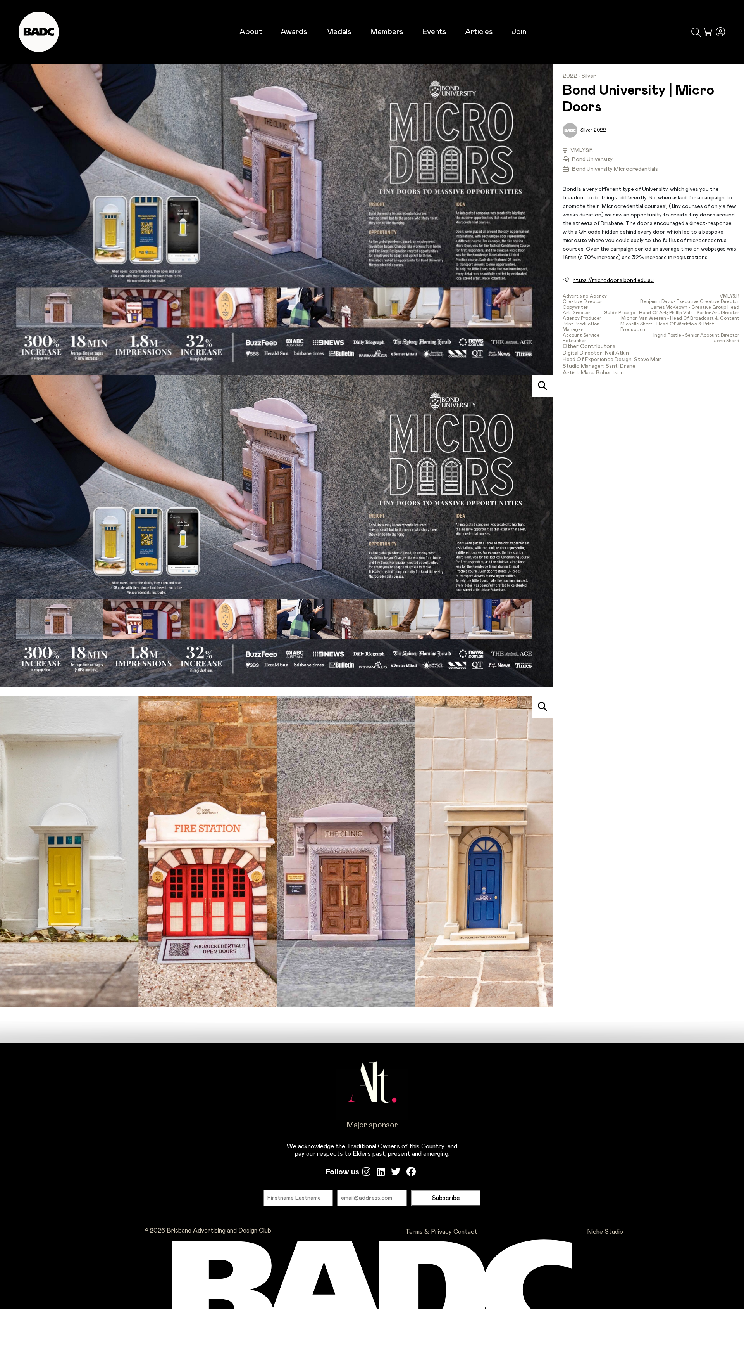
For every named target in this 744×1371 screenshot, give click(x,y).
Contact (465, 1232)
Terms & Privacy (428, 1232)
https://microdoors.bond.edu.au (613, 280)
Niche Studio (605, 1232)
